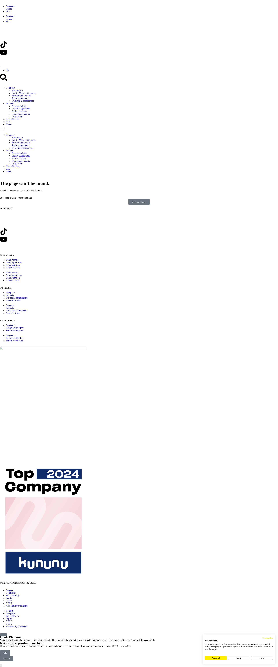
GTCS (9, 603)
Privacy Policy (12, 595)
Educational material (21, 114)
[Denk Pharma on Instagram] (3, 60)
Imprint (9, 598)
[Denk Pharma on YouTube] (3, 52)
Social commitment (20, 98)
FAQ (8, 11)
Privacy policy (267, 638)
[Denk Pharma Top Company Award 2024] (43, 349)
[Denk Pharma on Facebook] (3, 36)
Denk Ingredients (14, 262)
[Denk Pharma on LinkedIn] (3, 28)
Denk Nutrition (13, 265)
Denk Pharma (12, 260)
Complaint (10, 593)
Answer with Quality (21, 95)
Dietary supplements (21, 108)
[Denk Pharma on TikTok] (3, 44)
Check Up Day (13, 119)
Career (9, 9)
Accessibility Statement (16, 606)
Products (10, 103)
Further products (19, 111)
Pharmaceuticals (19, 106)
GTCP (9, 600)
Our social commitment (16, 298)
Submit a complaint (14, 330)
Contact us (10, 6)
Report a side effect (14, 328)
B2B (8, 121)
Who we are (17, 90)
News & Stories (13, 300)
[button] (7, 70)
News (8, 124)
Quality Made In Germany (24, 93)
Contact (9, 590)
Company (10, 88)
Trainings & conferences (23, 101)
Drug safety (17, 116)
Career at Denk (13, 267)
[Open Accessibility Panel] (1, 665)
